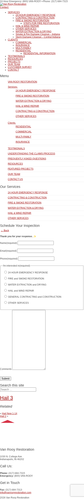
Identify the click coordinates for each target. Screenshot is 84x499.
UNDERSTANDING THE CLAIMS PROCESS (31, 153)
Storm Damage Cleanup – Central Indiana (38, 37)
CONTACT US (15, 179)
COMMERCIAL (24, 42)
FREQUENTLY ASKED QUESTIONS (27, 158)
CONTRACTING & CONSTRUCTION (35, 17)
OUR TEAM (14, 64)
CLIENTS (13, 39)
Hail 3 (6, 398)
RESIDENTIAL (23, 50)
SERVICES (14, 12)
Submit (6, 378)
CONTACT (13, 69)
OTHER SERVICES (26, 28)
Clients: (12, 123)
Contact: (4, 7)
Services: (13, 87)
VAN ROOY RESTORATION (22, 81)
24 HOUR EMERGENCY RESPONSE (35, 15)
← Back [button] (5, 230)
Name (8, 243)
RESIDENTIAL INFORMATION (39, 53)
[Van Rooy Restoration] (13, 4)
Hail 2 (3, 416)
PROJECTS (14, 61)
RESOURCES (15, 59)
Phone (9, 258)
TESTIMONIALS (16, 56)
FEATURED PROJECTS (20, 169)
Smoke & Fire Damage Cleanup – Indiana (38, 34)
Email (8, 251)
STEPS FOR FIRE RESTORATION (41, 23)
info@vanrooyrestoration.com (15, 492)
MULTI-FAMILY (23, 48)
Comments (6, 369)
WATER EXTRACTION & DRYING (33, 31)
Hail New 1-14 (9, 413)
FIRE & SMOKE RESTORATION (32, 20)
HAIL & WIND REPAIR (27, 26)
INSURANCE (23, 45)
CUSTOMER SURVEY (20, 67)
